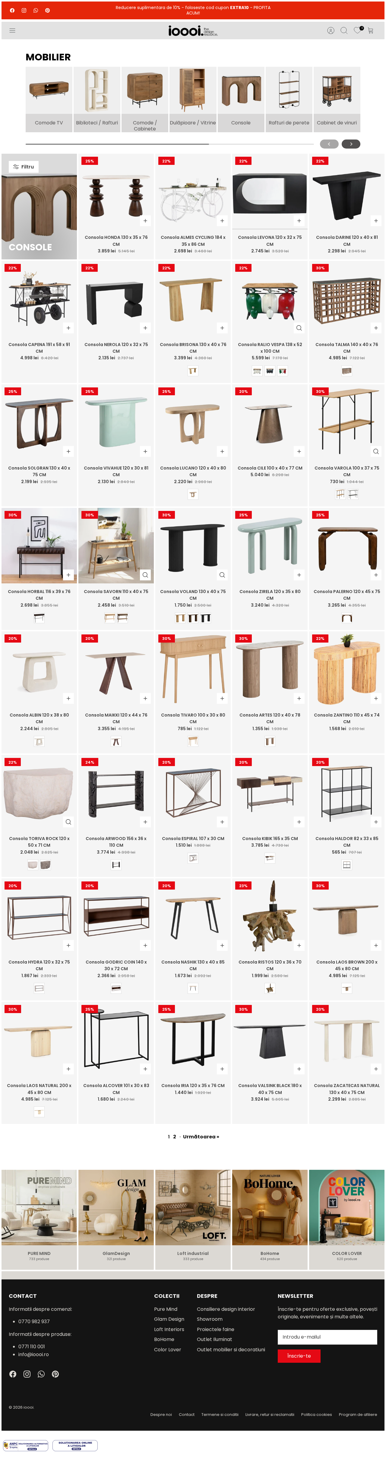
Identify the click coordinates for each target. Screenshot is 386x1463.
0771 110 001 (31, 1346)
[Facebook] (12, 10)
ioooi (28, 1407)
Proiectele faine (215, 1329)
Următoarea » (201, 1136)
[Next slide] (351, 144)
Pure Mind (165, 1309)
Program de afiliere (358, 1414)
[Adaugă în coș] (145, 220)
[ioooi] (193, 30)
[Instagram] (24, 10)
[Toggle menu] (15, 30)
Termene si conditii (220, 1414)
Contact (187, 1414)
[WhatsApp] (36, 10)
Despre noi (161, 1414)
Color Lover (167, 1349)
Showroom (210, 1319)
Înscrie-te (299, 1355)
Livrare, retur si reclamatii (269, 1414)
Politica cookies (316, 1414)
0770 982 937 (34, 1321)
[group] (49, 99)
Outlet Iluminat (214, 1339)
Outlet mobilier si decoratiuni (231, 1349)
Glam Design (169, 1319)
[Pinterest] (47, 10)
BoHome (164, 1339)
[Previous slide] (329, 144)
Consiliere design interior (226, 1309)
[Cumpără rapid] (299, 327)
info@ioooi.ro (33, 1354)
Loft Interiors (169, 1329)
